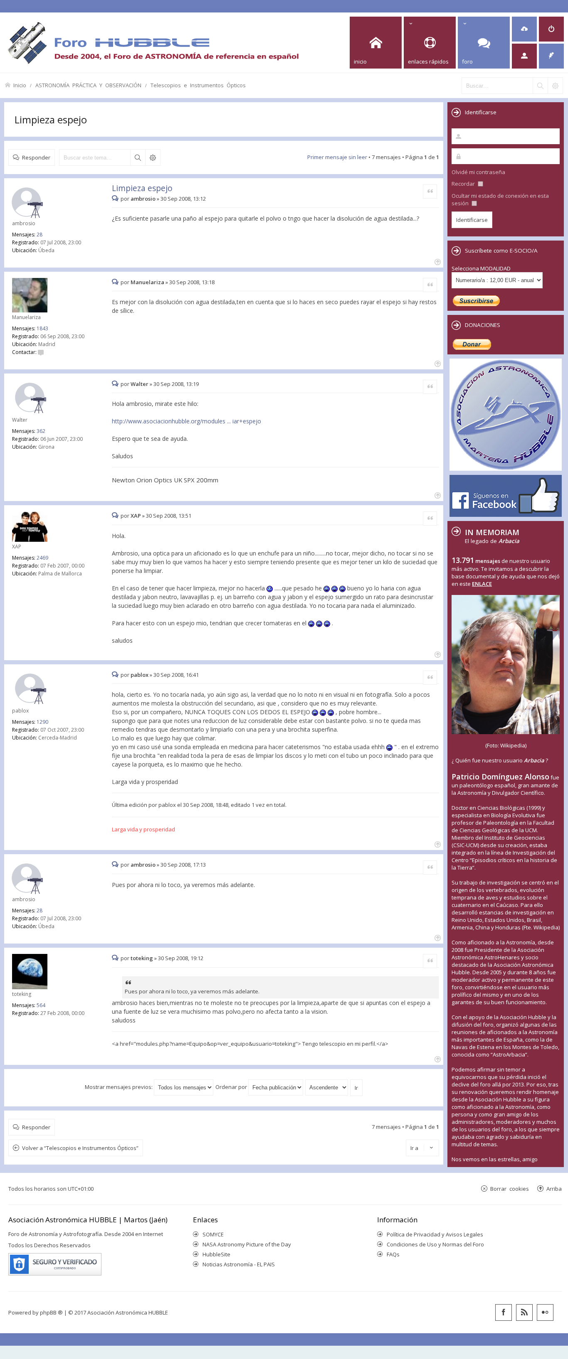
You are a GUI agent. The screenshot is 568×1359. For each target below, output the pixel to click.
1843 (42, 328)
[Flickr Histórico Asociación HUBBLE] (545, 1312)
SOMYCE (213, 1234)
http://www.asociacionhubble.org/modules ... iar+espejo (186, 421)
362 (41, 431)
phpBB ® (51, 1312)
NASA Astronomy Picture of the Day (247, 1244)
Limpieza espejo (51, 119)
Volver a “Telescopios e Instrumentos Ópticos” (80, 1148)
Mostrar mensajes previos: (119, 1087)
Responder (36, 157)
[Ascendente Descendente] (327, 1087)
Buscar (137, 157)
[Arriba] (437, 261)
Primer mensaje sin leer (337, 157)
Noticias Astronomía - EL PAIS (239, 1264)
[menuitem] (524, 29)
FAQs (393, 1254)
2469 (42, 557)
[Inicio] (153, 42)
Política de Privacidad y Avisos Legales (435, 1234)
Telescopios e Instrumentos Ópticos (198, 85)
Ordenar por (231, 1087)
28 (39, 234)
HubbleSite (216, 1254)
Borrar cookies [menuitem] (509, 1188)
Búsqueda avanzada (152, 157)
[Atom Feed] (524, 1312)
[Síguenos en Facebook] (503, 1312)
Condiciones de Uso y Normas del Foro (435, 1244)
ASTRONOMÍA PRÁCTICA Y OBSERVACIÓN (88, 85)
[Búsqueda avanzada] (555, 85)
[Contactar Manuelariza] (41, 352)
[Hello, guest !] (524, 56)
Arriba (554, 1188)
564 (41, 1005)
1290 (42, 721)
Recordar (464, 183)
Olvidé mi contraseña (478, 172)
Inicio (19, 85)
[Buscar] (540, 85)
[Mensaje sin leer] (116, 198)
